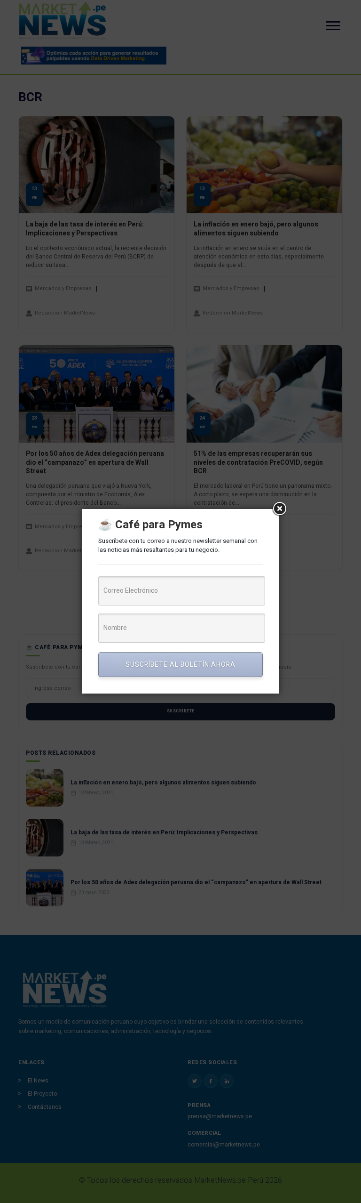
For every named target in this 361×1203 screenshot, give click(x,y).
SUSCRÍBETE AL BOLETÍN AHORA (180, 665)
